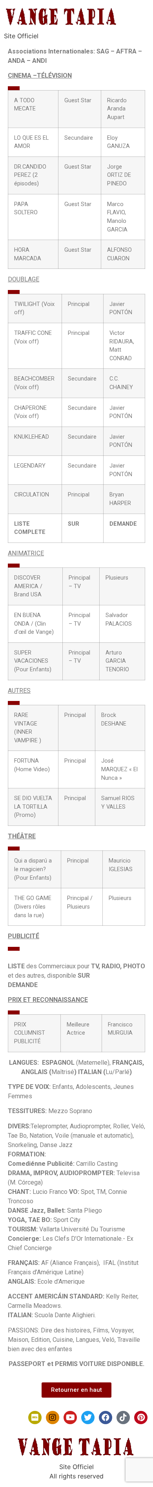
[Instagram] (52, 1417)
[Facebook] (105, 1417)
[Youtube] (70, 1417)
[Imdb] (35, 1417)
